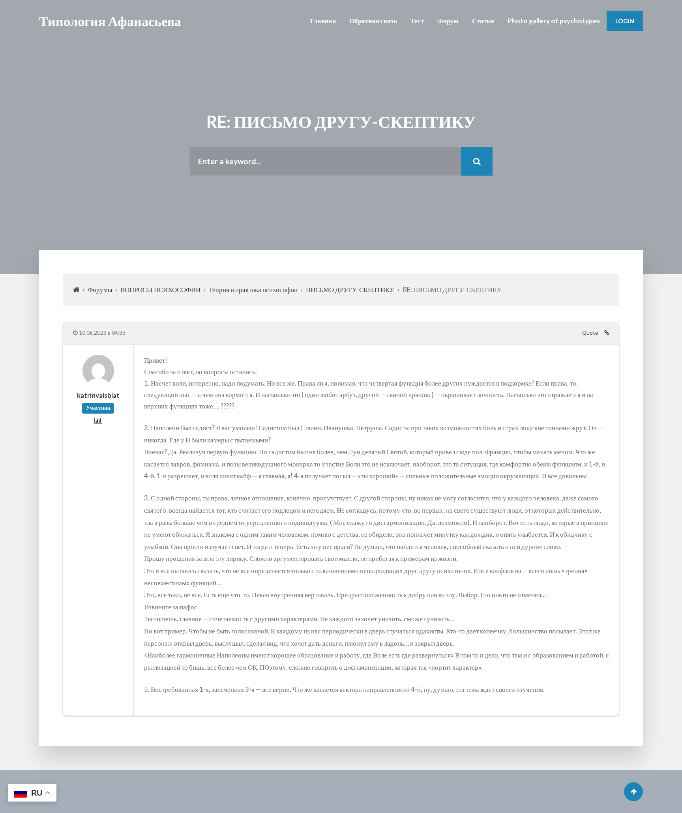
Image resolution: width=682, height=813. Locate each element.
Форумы (100, 289)
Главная (323, 21)
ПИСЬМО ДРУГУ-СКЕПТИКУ (350, 289)
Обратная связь (373, 21)
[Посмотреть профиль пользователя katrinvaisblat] (98, 384)
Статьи (483, 21)
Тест (417, 21)
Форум (448, 21)
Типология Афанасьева (110, 21)
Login (624, 20)
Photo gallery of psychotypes (554, 21)
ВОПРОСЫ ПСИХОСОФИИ (160, 289)
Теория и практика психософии (253, 289)
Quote (590, 333)
